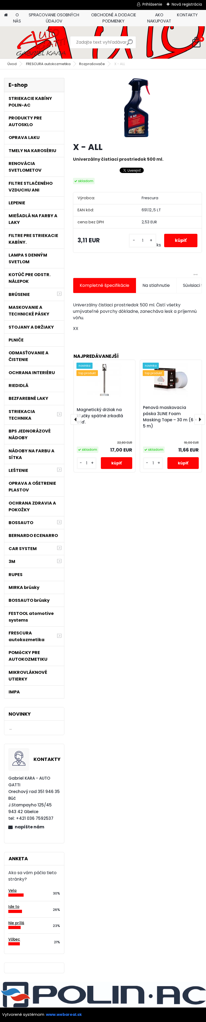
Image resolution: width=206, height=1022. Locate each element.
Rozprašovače (92, 63)
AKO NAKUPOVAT (159, 18)
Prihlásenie (152, 4)
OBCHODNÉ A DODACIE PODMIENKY (113, 18)
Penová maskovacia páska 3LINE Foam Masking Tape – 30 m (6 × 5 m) (170, 417)
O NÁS (17, 18)
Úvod (12, 63)
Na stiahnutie (156, 285)
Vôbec (14, 939)
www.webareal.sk (64, 1014)
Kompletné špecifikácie (104, 285)
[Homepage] (6, 15)
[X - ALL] (137, 107)
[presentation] (76, 419)
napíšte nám (29, 827)
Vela (12, 890)
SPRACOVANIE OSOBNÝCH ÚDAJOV (54, 18)
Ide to (13, 906)
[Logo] (41, 42)
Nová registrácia (187, 4)
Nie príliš (16, 923)
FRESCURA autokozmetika (48, 63)
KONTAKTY (187, 15)
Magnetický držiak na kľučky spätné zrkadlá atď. (100, 416)
